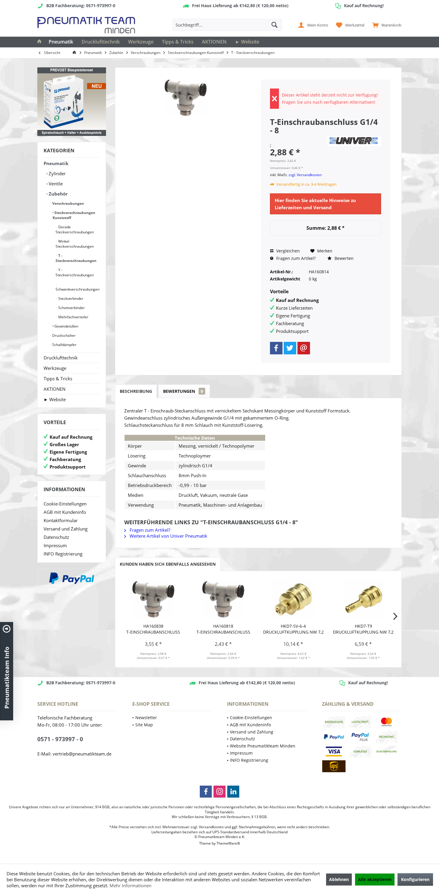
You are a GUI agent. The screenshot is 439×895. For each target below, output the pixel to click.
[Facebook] (276, 348)
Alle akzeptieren (375, 879)
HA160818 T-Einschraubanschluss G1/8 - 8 (223, 629)
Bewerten (343, 258)
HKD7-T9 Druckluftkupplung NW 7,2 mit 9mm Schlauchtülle (363, 629)
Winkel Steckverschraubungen (75, 244)
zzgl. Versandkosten (305, 174)
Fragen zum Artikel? (295, 258)
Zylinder (56, 173)
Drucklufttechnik (61, 358)
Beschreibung (136, 391)
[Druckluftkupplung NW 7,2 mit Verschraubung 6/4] (293, 599)
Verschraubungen (67, 203)
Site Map (144, 725)
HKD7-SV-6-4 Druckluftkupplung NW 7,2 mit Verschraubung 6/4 (293, 629)
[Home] (39, 42)
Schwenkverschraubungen (77, 289)
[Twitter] (290, 348)
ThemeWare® (228, 843)
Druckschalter (63, 335)
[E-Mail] (303, 348)
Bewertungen (183, 391)
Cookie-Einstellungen (65, 504)
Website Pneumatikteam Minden (262, 746)
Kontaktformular (61, 520)
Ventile (55, 184)
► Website (55, 399)
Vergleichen (287, 251)
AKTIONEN (54, 389)
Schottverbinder (71, 307)
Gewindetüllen (65, 326)
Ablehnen (339, 879)
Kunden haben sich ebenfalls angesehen (168, 564)
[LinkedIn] (233, 792)
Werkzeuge (55, 368)
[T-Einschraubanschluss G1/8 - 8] (223, 599)
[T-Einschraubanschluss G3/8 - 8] (153, 599)
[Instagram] (219, 792)
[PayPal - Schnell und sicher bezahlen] (71, 578)
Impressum (55, 545)
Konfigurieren (415, 879)
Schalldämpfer (63, 344)
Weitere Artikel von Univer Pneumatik (167, 536)
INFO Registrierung (63, 554)
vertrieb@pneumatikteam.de (82, 754)
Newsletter (146, 717)
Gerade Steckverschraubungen (75, 229)
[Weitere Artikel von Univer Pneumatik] (354, 141)
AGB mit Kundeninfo (65, 512)
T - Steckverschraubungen (76, 258)
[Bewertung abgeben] (298, 138)
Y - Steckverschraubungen (75, 272)
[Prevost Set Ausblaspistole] (71, 101)
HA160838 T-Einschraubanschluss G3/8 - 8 (153, 629)
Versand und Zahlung (66, 529)
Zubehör (57, 194)
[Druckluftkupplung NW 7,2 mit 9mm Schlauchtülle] (363, 599)
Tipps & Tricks (58, 378)
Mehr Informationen (130, 885)
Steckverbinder (70, 298)
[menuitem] (385, 25)
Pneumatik (56, 163)
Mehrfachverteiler (72, 316)
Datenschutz (56, 537)
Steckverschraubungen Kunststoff (74, 215)
